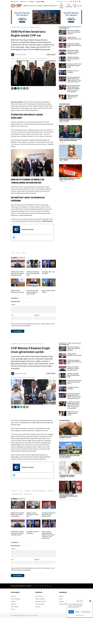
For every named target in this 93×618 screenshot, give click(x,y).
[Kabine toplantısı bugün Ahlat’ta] (49, 284)
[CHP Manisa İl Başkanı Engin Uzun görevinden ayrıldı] (33, 265)
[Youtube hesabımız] (71, 1)
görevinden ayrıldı (17, 494)
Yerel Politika (14, 606)
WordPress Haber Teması (31, 615)
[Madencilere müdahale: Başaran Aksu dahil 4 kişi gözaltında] (62, 34)
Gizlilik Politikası (78, 615)
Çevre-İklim (75, 5)
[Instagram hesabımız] (68, 1)
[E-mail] (14, 238)
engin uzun (51, 490)
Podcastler (33, 5)
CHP (13, 253)
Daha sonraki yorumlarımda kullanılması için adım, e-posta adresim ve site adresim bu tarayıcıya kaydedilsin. (32, 324)
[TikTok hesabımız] (73, 1)
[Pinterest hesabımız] (75, 1)
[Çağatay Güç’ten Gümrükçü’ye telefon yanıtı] (62, 41)
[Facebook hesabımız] (64, 1)
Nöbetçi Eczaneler (40, 601)
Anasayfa (26, 5)
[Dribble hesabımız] (77, 1)
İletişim (61, 596)
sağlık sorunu (28, 494)
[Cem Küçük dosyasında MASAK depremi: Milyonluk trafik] (62, 47)
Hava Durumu (39, 596)
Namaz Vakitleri (40, 599)
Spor (55, 5)
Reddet (77, 611)
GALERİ (15, 1)
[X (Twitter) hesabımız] (66, 1)
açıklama (14, 490)
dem (18, 253)
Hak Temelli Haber (61, 5)
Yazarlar (61, 601)
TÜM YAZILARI (51, 54)
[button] (90, 601)
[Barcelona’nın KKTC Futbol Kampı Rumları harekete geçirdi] (62, 67)
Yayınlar (37, 606)
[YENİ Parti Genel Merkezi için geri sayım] (18, 284)
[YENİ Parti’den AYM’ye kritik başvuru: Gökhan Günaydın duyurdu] (18, 265)
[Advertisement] (33, 96)
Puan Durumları (39, 604)
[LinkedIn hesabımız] (79, 1)
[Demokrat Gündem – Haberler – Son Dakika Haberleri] (16, 7)
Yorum (13, 304)
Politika (51, 5)
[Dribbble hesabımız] (47, 586)
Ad (12, 315)
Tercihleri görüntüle (85, 611)
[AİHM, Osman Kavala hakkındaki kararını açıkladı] (62, 99)
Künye (83, 615)
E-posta (37, 315)
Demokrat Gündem (20, 54)
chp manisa (27, 490)
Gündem (39, 5)
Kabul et (71, 611)
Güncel (44, 377)
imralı (23, 253)
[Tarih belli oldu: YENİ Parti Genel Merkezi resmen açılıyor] (33, 284)
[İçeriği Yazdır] (27, 88)
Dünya (13, 609)
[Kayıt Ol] (78, 6)
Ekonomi (45, 5)
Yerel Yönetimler (68, 5)
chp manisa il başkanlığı (39, 490)
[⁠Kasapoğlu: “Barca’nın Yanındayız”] (49, 265)
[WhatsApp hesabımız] (81, 1)
